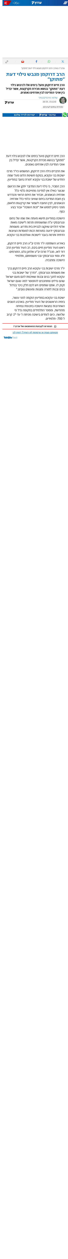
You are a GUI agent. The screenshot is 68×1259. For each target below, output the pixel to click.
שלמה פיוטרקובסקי (45, 98)
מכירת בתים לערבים (50, 107)
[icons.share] (5, 3)
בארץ (53, 68)
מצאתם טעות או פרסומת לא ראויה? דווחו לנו (32, 332)
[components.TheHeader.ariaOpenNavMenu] (57, 2)
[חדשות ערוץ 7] (34, 2)
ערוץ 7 (59, 68)
